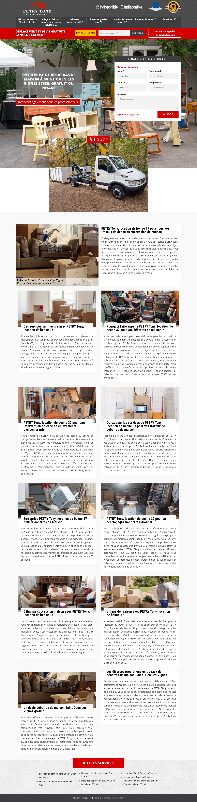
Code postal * (156, 71)
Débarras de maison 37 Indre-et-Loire (27, 21)
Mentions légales (115, 798)
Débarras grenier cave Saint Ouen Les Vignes (99, 775)
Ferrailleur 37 (169, 19)
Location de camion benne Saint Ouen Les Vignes (57, 775)
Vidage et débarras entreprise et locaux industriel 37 (51, 22)
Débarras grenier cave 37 (98, 21)
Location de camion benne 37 (122, 21)
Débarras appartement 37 (75, 21)
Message (121, 94)
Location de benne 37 (145, 19)
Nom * (120, 71)
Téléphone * (155, 82)
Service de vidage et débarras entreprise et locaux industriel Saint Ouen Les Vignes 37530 (140, 781)
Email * (121, 82)
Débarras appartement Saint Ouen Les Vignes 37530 (98, 782)
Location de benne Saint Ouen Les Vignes (55, 783)
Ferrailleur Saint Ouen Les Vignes (139, 773)
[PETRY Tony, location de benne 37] (37, 8)
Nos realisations (85, 33)
